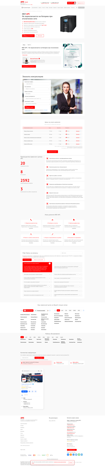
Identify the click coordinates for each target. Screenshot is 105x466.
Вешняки (66, 313)
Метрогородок (78, 317)
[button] (21, 310)
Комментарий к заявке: (29, 101)
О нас (43, 7)
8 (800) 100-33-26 (70, 427)
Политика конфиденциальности (52, 459)
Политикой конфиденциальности (43, 359)
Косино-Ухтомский (68, 317)
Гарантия (29, 44)
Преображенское (57, 321)
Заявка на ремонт (67, 7)
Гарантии (55, 7)
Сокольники (56, 323)
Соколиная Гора (78, 321)
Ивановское (77, 315)
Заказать (77, 131)
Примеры (22, 427)
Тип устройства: (28, 86)
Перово (76, 319)
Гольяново (67, 315)
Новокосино (67, 319)
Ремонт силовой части (28, 140)
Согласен (70, 462)
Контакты (73, 7)
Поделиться (68, 455)
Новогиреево (56, 319)
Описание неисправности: (30, 96)
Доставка (50, 7)
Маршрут (25, 391)
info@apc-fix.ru (70, 430)
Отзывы (47, 7)
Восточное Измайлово (58, 315)
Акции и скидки (60, 7)
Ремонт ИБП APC (52, 420)
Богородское (56, 313)
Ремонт (24, 44)
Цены (40, 7)
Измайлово (56, 317)
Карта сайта (23, 449)
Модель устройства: (29, 91)
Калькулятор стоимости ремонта (27, 442)
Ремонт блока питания (28, 131)
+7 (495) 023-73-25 (45, 2)
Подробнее (31, 228)
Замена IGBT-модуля (28, 144)
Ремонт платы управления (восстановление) (32, 137)
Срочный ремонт (35, 7)
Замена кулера (27, 134)
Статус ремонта (81, 7)
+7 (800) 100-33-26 (55, 2)
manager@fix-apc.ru (71, 433)
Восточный (77, 313)
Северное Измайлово (69, 321)
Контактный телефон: (29, 81)
